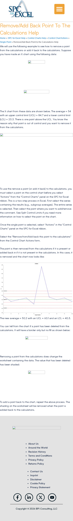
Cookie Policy (37, 483)
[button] (59, 9)
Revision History (37, 451)
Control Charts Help (37, 38)
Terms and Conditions (40, 455)
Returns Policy (36, 463)
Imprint (34, 475)
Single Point (5, 42)
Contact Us (36, 471)
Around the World (38, 447)
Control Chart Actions (58, 38)
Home (3, 38)
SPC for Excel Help (16, 38)
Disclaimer (36, 479)
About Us (33, 443)
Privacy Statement (40, 487)
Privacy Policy (35, 459)
